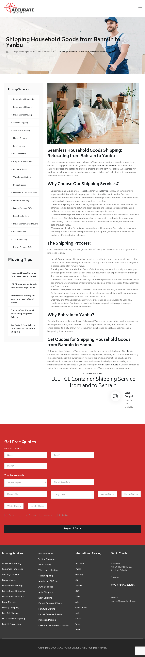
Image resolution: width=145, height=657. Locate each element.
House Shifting (20, 138)
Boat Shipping (19, 185)
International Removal (23, 107)
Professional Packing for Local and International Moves (23, 299)
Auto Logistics (45, 586)
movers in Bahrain (107, 165)
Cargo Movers (9, 580)
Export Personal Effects (24, 247)
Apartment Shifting (21, 130)
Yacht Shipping (20, 239)
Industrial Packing (21, 169)
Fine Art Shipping (10, 613)
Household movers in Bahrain (94, 190)
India (77, 602)
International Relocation (24, 99)
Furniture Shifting (21, 200)
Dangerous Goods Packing (25, 192)
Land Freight (129, 394)
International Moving (22, 115)
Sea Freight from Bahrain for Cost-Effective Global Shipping (23, 328)
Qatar (77, 624)
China (77, 596)
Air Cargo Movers (10, 574)
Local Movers (19, 146)
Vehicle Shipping (20, 122)
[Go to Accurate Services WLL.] (7, 52)
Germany (79, 574)
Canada (78, 585)
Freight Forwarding (11, 624)
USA (77, 591)
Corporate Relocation (23, 161)
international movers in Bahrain (113, 364)
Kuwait (78, 618)
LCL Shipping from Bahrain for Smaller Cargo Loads (24, 286)
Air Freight (68, 394)
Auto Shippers (45, 592)
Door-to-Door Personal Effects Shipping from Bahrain (22, 313)
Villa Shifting (44, 564)
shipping (130, 351)
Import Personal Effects (23, 208)
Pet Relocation (19, 153)
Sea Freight (98, 394)
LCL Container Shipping (13, 618)
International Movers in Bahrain (53, 625)
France (78, 569)
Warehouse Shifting (22, 177)
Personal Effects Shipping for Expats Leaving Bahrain (24, 275)
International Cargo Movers (25, 223)
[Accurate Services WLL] (19, 8)
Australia (79, 563)
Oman (77, 629)
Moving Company (10, 607)
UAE (77, 613)
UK (76, 580)
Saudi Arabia (81, 607)
